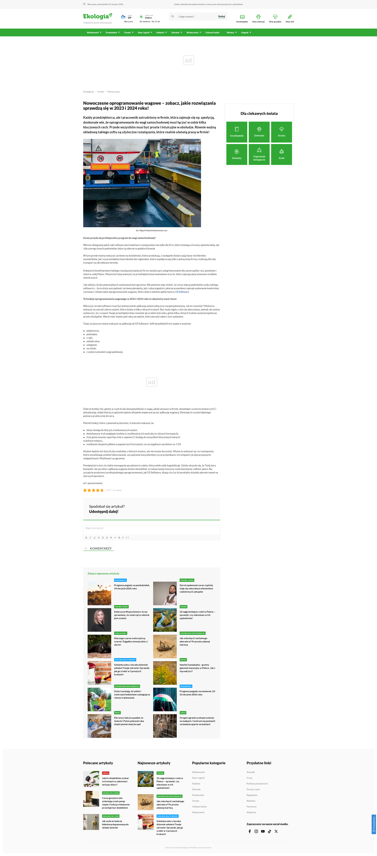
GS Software (182, 291)
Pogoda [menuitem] (244, 32)
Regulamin (252, 795)
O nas (249, 778)
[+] (127, 537)
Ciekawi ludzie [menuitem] (212, 32)
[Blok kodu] (115, 537)
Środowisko (198, 795)
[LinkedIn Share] (210, 508)
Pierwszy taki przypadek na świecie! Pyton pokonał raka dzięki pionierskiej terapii (129, 721)
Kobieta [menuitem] (160, 32)
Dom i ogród (198, 778)
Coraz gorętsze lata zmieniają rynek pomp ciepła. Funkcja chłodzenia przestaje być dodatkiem (116, 803)
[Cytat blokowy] (111, 537)
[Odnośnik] (119, 537)
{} (123, 537)
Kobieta (196, 784)
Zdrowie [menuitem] (175, 32)
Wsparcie (251, 812)
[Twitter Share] (202, 508)
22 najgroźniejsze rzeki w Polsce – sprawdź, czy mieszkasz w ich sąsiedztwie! (197, 615)
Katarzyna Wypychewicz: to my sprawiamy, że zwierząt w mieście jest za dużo (131, 615)
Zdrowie (196, 789)
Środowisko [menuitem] (111, 32)
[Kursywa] (90, 537)
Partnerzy (252, 806)
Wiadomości (198, 772)
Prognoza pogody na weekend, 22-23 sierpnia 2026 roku (198, 693)
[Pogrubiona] (86, 537)
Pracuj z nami (253, 789)
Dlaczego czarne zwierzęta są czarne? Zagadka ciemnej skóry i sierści (131, 641)
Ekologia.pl (88, 91)
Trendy (100, 91)
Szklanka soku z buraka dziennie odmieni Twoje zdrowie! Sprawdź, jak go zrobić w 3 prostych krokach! (132, 669)
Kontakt (251, 772)
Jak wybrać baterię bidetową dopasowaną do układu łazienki (115, 824)
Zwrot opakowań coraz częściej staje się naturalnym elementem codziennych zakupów (196, 588)
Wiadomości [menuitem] (93, 32)
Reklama (251, 801)
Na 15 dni (156, 21)
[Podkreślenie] (94, 537)
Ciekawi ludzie (199, 806)
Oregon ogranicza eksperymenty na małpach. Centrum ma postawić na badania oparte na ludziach (197, 721)
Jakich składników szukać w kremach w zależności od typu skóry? (115, 781)
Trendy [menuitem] (127, 32)
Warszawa (128, 21)
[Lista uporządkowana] (103, 537)
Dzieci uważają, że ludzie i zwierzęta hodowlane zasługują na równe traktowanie (132, 694)
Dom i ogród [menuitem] (143, 32)
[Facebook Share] (195, 508)
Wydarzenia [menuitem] (192, 32)
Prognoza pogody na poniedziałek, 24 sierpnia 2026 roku (132, 587)
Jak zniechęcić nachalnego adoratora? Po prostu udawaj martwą (195, 641)
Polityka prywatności (257, 784)
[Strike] (99, 537)
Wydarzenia (198, 812)
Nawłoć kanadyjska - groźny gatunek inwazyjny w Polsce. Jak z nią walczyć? (197, 668)
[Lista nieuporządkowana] (107, 537)
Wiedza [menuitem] (230, 32)
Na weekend (145, 21)
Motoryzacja (113, 91)
